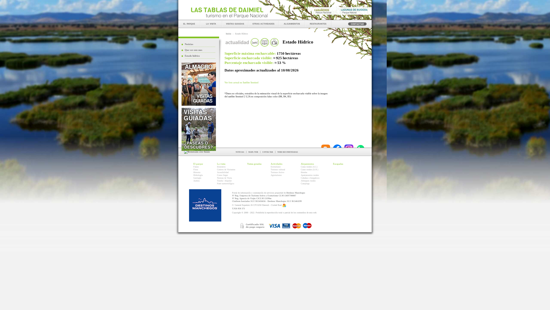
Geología (197, 178)
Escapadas (338, 164)
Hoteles (304, 172)
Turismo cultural (278, 169)
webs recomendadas (287, 151)
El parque (198, 164)
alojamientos (292, 23)
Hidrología (198, 175)
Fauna (196, 167)
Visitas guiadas (254, 164)
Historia (196, 172)
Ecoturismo (276, 167)
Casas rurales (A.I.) (309, 167)
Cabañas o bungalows (310, 178)
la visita (211, 23)
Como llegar (222, 175)
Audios (196, 181)
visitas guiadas (235, 23)
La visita (221, 164)
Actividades (276, 164)
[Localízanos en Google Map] (284, 205)
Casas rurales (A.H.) (309, 169)
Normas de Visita (224, 178)
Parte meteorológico (225, 183)
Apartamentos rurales (310, 175)
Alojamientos (307, 164)
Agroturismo (276, 175)
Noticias (189, 44)
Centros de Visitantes (226, 169)
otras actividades (263, 23)
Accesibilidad (223, 172)
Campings (305, 183)
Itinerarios (221, 167)
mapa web (253, 151)
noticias (240, 151)
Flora (195, 169)
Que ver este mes (193, 50)
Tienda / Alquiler (224, 181)
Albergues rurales (308, 181)
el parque (189, 23)
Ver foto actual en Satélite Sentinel (241, 82)
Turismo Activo (277, 172)
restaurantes (318, 23)
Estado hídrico (192, 55)
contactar (267, 151)
